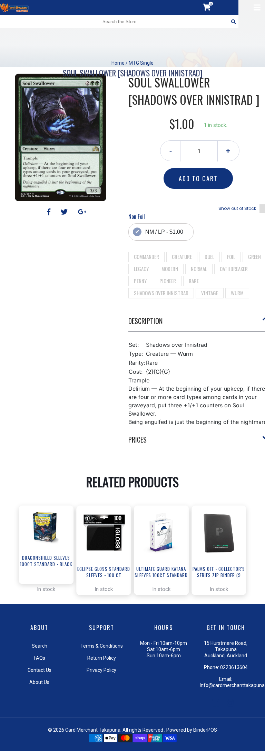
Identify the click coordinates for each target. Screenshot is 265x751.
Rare (194, 281)
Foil (231, 256)
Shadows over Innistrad (161, 293)
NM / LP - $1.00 (164, 232)
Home (118, 63)
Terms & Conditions (101, 646)
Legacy (141, 268)
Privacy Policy (101, 670)
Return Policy (101, 658)
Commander (146, 256)
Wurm (237, 293)
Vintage (209, 293)
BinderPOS (205, 730)
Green (254, 256)
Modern (169, 268)
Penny (140, 281)
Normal (199, 268)
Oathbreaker (234, 268)
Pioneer (167, 281)
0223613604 (234, 667)
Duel (209, 256)
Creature (182, 256)
